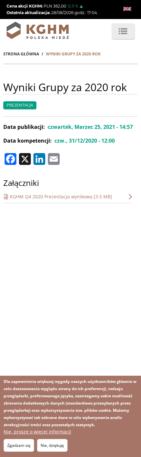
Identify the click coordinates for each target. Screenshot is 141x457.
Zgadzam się (18, 445)
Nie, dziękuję (52, 445)
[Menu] (122, 31)
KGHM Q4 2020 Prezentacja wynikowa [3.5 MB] (61, 196)
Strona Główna (21, 54)
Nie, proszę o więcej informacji (37, 431)
